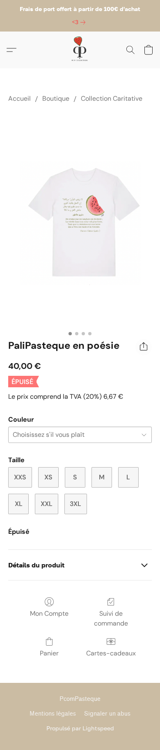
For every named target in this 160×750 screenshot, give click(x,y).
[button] (80, 50)
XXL (47, 503)
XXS (20, 477)
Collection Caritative (111, 98)
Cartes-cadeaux (111, 653)
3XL (75, 503)
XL (19, 503)
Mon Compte (49, 613)
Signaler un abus (107, 713)
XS (48, 477)
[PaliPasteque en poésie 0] (79, 219)
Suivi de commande (111, 618)
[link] (80, 22)
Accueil (19, 98)
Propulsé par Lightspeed (80, 728)
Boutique (55, 98)
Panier (49, 653)
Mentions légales (53, 713)
